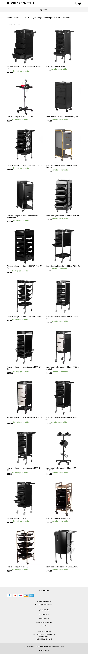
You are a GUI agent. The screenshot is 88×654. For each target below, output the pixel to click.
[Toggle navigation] (8, 3)
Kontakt (44, 626)
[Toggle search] (75, 3)
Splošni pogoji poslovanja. (44, 622)
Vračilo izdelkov (44, 618)
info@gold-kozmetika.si (45, 605)
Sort (45, 10)
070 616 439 (44, 610)
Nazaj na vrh (44, 651)
